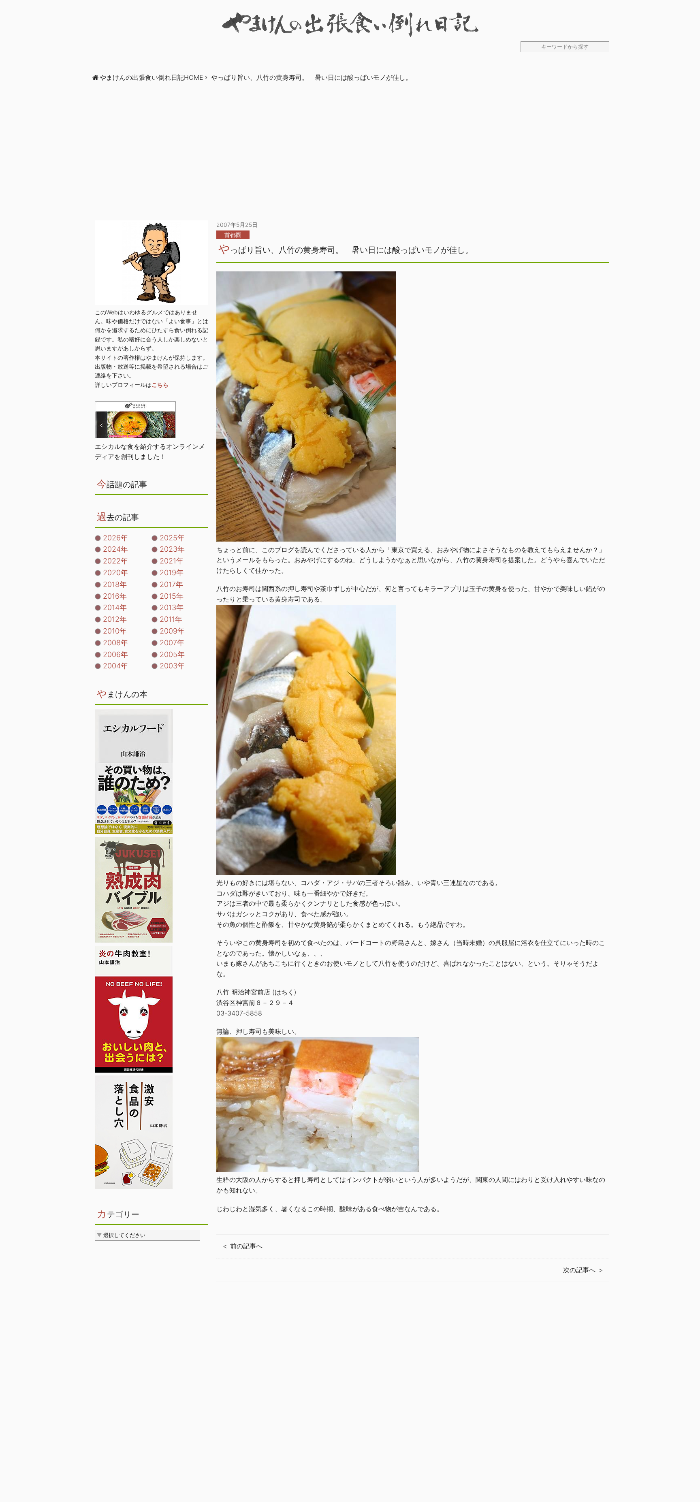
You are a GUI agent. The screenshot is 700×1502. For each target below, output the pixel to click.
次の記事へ (579, 1270)
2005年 (172, 654)
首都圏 (232, 234)
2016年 (115, 596)
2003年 (172, 665)
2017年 (171, 584)
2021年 (172, 561)
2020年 (115, 572)
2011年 (171, 619)
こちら (160, 384)
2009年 (172, 631)
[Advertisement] (350, 151)
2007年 (172, 642)
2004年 (115, 665)
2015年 (172, 596)
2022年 (115, 561)
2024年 (115, 549)
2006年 (115, 654)
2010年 (115, 631)
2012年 (115, 619)
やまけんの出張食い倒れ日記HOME (151, 77)
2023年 (172, 549)
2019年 (172, 572)
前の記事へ (246, 1246)
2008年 (115, 642)
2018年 (115, 584)
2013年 (172, 607)
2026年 (115, 537)
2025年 (172, 537)
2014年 (115, 607)
